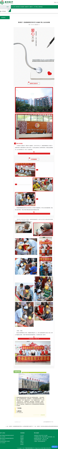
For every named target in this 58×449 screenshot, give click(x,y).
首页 (8, 6)
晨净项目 (41, 6)
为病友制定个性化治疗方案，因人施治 (40, 435)
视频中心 (31, 6)
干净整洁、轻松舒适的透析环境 (39, 441)
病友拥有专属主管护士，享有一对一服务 (41, 438)
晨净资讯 (18, 6)
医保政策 (22, 6)
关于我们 (36, 6)
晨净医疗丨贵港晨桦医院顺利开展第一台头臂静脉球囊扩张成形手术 (21, 426)
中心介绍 (13, 6)
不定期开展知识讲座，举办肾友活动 (40, 439)
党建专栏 (27, 6)
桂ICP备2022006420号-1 (46, 448)
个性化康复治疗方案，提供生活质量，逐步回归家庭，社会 (44, 436)
